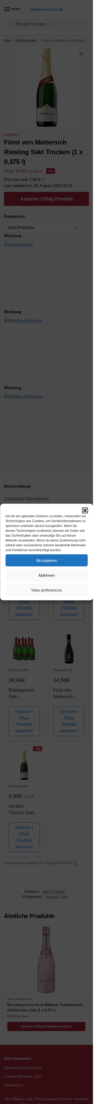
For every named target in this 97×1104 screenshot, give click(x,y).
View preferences (46, 590)
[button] (85, 510)
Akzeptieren (46, 560)
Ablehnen (46, 575)
